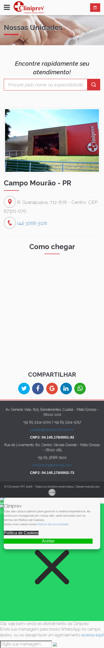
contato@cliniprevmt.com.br (52, 430)
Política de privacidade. (53, 524)
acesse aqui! (93, 635)
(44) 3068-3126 (32, 223)
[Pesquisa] (93, 84)
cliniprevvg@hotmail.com (52, 465)
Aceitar (48, 541)
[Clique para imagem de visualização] (52, 140)
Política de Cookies (21, 533)
